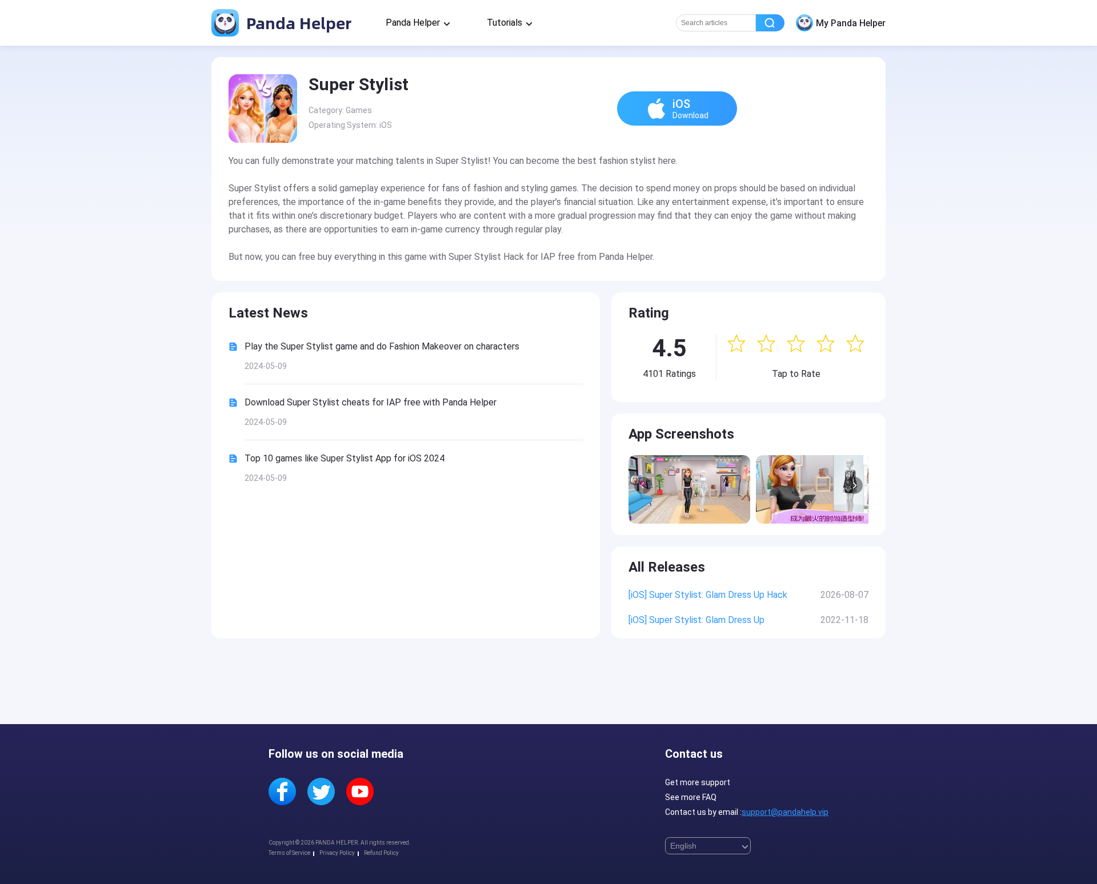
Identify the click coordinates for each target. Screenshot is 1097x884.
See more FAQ (690, 797)
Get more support (697, 782)
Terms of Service (289, 853)
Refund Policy (381, 853)
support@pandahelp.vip (785, 812)
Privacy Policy (337, 853)
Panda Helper (296, 22)
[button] (854, 485)
